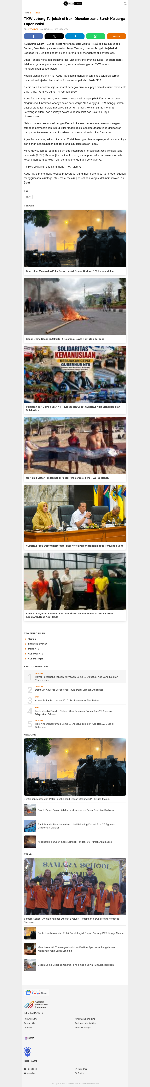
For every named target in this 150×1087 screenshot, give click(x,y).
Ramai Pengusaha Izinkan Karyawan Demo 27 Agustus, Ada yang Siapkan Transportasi (76, 678)
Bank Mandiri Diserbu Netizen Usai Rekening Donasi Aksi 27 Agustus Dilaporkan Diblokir (73, 713)
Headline (36, 13)
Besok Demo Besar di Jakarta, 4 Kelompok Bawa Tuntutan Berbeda (65, 338)
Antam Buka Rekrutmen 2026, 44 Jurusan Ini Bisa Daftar (67, 700)
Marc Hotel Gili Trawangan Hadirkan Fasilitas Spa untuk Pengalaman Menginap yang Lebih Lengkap (76, 949)
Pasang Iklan (30, 1023)
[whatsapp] (95, 36)
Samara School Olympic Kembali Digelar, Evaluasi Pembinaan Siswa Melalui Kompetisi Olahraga (71, 920)
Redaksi (28, 1027)
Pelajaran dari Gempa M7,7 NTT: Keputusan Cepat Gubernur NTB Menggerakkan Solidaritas (73, 408)
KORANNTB (33, 29)
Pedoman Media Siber (86, 1023)
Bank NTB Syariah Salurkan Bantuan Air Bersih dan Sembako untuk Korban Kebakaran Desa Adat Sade (70, 615)
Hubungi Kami (30, 1019)
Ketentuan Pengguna (85, 1019)
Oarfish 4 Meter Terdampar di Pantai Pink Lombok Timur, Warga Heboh (67, 477)
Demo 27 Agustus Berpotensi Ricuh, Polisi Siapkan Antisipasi (69, 689)
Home (26, 13)
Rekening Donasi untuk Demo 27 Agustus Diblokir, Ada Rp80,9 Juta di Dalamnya (74, 725)
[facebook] (33, 36)
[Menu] (25, 3)
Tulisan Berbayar (83, 1027)
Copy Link (116, 36)
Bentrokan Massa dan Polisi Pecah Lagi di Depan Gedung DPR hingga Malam (70, 271)
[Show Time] (70, 29)
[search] (125, 3)
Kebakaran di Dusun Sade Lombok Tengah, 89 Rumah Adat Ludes (75, 841)
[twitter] (54, 36)
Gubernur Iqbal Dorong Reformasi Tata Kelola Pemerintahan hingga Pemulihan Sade (74, 545)
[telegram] (75, 36)
